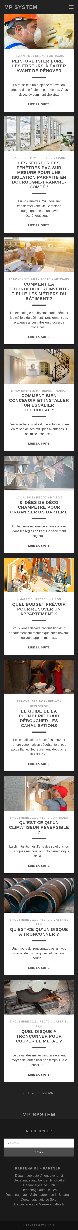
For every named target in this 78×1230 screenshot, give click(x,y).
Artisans (56, 56)
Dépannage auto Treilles (39, 1190)
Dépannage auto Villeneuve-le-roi (39, 1175)
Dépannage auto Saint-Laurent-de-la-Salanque (39, 1194)
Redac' (40, 56)
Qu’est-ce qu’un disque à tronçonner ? (39, 931)
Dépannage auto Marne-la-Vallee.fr (39, 1204)
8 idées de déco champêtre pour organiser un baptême (39, 507)
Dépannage (39, 706)
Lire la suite (39, 104)
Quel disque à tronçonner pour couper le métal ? (39, 1036)
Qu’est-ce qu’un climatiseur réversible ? (39, 827)
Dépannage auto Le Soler (39, 1199)
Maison (59, 158)
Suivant (48, 1092)
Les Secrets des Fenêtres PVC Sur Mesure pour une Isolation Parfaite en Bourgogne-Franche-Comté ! (39, 175)
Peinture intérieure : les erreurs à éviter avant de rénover (39, 66)
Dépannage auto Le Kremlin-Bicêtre (39, 1180)
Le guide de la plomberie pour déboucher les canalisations (39, 718)
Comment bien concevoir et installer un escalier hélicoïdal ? (39, 402)
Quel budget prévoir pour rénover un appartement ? (39, 609)
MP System (21, 7)
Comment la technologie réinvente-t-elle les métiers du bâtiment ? (39, 291)
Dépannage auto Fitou (39, 1185)
